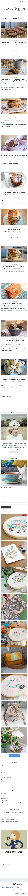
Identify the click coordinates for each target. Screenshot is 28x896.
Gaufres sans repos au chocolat (14, 192)
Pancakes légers (14, 118)
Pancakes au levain (14, 229)
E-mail (2, 501)
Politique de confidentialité (6, 864)
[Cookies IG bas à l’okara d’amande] (14, 30)
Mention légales (4, 861)
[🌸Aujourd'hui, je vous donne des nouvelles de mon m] (14, 634)
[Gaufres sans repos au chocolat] (14, 179)
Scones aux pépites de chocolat (14, 379)
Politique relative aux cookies (11, 890)
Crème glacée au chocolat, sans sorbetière (14, 341)
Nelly (9, 44)
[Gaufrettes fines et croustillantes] (14, 291)
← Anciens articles (6, 396)
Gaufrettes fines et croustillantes (14, 303)
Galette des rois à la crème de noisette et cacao (10, 823)
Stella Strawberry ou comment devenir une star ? (11, 802)
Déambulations (4, 793)
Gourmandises (14, 40)
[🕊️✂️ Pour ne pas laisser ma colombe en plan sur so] (14, 714)
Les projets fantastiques (6, 795)
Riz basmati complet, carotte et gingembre (9, 821)
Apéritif (2, 765)
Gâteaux (2, 774)
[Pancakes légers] (14, 105)
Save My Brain (4, 800)
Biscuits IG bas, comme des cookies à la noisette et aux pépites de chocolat (14, 80)
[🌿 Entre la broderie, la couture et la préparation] (14, 554)
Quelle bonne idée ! (5, 798)
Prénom (3, 496)
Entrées (2, 768)
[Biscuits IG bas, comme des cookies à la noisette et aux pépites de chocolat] (14, 67)
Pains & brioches (4, 781)
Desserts (3, 772)
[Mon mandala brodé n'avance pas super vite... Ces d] (14, 527)
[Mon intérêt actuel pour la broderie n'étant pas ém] (14, 740)
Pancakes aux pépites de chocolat (14, 266)
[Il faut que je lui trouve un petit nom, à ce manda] (14, 687)
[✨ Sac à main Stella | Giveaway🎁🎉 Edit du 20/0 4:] (14, 660)
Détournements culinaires (6, 784)
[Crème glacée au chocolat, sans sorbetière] (14, 328)
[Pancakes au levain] (14, 217)
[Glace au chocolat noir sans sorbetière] (14, 142)
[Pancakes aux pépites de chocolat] (14, 254)
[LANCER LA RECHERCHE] (25, 406)
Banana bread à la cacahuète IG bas (8, 817)
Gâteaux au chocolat (6, 777)
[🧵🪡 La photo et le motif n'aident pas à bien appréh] (14, 607)
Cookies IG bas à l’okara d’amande (14, 42)
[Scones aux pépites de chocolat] (14, 366)
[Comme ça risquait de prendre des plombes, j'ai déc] (14, 580)
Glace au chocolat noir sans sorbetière (14, 155)
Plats (2, 770)
